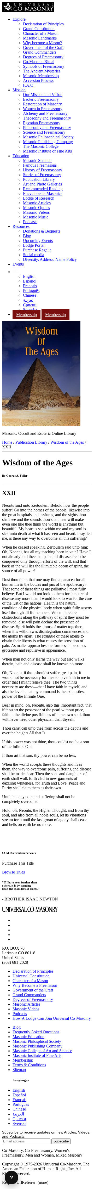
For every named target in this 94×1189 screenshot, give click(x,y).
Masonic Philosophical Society (48, 137)
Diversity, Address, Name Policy (50, 259)
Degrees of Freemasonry (43, 57)
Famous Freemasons (40, 165)
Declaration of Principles (43, 24)
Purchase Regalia (37, 250)
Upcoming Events (38, 240)
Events (18, 264)
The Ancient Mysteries (41, 71)
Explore (19, 19)
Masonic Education (28, 1036)
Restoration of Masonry (42, 104)
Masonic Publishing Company (48, 141)
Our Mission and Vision (42, 94)
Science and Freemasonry (44, 132)
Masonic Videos (36, 212)
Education (21, 156)
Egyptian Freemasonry (41, 123)
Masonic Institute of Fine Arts (47, 151)
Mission (19, 90)
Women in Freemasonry (42, 108)
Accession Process (38, 80)
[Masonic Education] (16, 271)
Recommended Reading (43, 189)
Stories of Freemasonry (42, 174)
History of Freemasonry (42, 170)
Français (30, 286)
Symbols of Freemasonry (43, 66)
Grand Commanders (39, 52)
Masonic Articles (37, 203)
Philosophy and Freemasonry (47, 127)
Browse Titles (13, 872)
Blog (27, 236)
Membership (26, 314)
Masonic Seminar (37, 160)
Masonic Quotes (36, 207)
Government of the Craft (43, 47)
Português (31, 290)
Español (29, 281)
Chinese (29, 295)
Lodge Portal (33, 245)
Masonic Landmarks (40, 38)
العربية (28, 300)
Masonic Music (35, 217)
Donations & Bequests (41, 231)
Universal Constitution (31, 976)
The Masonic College (40, 146)
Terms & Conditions (29, 1065)
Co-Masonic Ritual (38, 61)
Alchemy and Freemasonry (45, 113)
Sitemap (19, 1069)
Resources (21, 226)
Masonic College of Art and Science (42, 1051)
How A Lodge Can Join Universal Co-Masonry (52, 1018)
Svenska (30, 309)
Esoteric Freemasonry (41, 99)
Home (7, 442)
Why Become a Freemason (35, 985)
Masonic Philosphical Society (37, 1041)
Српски (30, 305)
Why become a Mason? (42, 43)
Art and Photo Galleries (42, 184)
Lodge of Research (38, 198)
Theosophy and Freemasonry (47, 118)
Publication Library (39, 179)
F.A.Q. (28, 85)
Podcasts (30, 221)
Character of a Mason (40, 33)
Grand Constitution (39, 28)
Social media (33, 254)
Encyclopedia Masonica (42, 193)
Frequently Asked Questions (36, 1032)
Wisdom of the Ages (67, 442)
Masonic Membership (41, 76)
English (29, 276)
